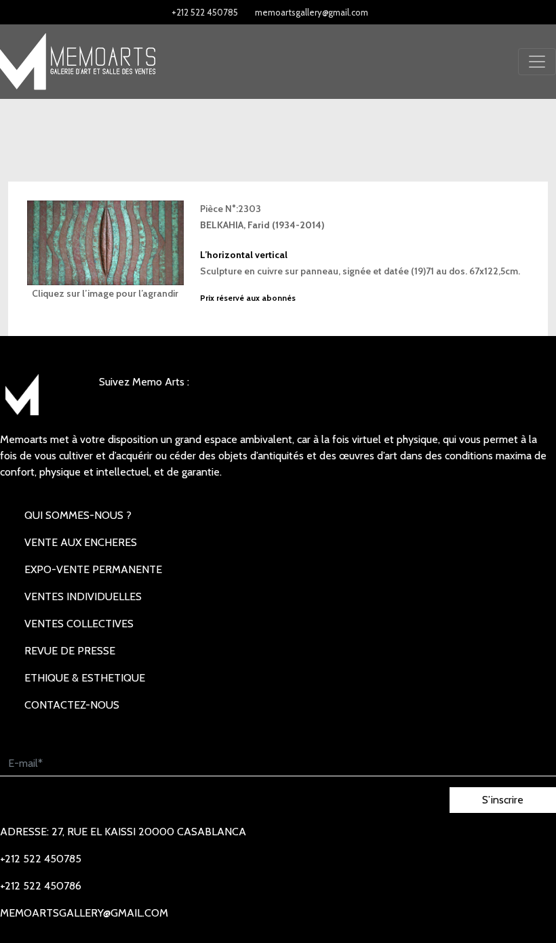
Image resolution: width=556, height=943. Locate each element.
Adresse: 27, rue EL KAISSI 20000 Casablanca (123, 831)
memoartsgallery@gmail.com (311, 12)
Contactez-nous (71, 704)
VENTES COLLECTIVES (79, 623)
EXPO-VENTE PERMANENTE (93, 569)
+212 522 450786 (40, 885)
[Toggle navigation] (537, 61)
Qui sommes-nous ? (78, 515)
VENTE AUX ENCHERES (80, 542)
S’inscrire (502, 799)
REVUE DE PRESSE (69, 650)
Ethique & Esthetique (84, 677)
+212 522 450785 (205, 12)
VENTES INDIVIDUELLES (83, 596)
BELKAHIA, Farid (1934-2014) (262, 225)
